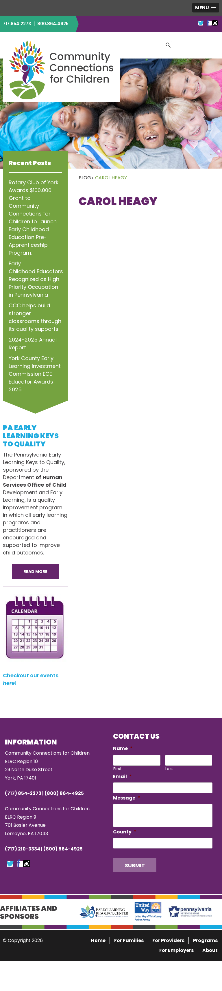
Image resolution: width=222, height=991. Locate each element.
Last (169, 768)
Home (98, 940)
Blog (85, 177)
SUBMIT (135, 865)
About (210, 950)
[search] (176, 44)
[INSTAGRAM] (215, 23)
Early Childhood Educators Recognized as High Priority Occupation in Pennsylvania (35, 279)
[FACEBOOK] (208, 23)
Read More (35, 571)
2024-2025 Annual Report (33, 343)
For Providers (168, 940)
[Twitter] (10, 863)
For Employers (176, 950)
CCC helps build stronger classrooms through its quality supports (35, 317)
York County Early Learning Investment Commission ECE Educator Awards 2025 (35, 374)
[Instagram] (27, 863)
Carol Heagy (111, 177)
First (117, 768)
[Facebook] (18, 863)
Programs (205, 940)
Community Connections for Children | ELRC (61, 70)
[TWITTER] (201, 23)
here (9, 683)
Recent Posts (30, 163)
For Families (129, 940)
